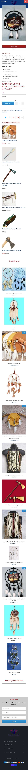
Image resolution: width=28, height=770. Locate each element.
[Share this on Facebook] (9, 117)
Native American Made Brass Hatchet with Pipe (13, 207)
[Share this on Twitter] (5, 117)
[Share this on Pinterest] (13, 117)
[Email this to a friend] (22, 117)
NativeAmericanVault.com (15, 758)
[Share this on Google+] (18, 117)
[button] (3, 93)
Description (14, 46)
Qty (16, 100)
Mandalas (4, 112)
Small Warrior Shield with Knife (9, 140)
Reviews (14, 48)
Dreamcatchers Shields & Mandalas (14, 110)
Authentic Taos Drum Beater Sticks (10, 162)
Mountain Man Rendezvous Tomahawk (11, 250)
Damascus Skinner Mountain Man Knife (11, 229)
